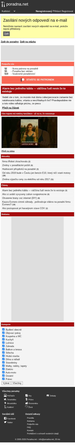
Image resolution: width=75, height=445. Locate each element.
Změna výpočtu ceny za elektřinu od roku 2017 (26, 179)
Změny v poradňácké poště (16, 165)
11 (52, 179)
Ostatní (9, 376)
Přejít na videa (8, 151)
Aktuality (6, 156)
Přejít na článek (10, 108)
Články (5, 185)
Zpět (6, 33)
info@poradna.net (46, 439)
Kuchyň (9, 339)
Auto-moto (11, 372)
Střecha (10, 352)
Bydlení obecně (13, 329)
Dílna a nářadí (13, 359)
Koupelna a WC (13, 336)
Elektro (9, 369)
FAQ (29, 427)
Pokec (9, 379)
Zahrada (10, 346)
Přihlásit (57, 11)
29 (4, 176)
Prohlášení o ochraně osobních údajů (43, 434)
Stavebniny (11, 362)
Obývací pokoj (13, 333)
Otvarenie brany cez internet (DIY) (19, 198)
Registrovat (67, 11)
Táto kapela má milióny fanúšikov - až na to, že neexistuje (28, 114)
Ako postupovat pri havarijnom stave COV (23, 208)
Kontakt (30, 430)
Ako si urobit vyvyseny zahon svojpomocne (24, 194)
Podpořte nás (8, 64)
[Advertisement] (37, 53)
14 (14, 205)
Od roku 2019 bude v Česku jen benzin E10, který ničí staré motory (36, 173)
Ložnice (10, 343)
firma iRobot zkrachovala (14, 161)
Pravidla (30, 418)
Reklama (31, 421)
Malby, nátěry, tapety (16, 366)
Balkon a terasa (14, 349)
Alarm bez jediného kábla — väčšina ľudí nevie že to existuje (33, 190)
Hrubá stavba (12, 356)
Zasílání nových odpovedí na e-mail (35, 20)
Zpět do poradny (10, 41)
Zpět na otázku (28, 41)
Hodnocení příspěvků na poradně (19, 169)
